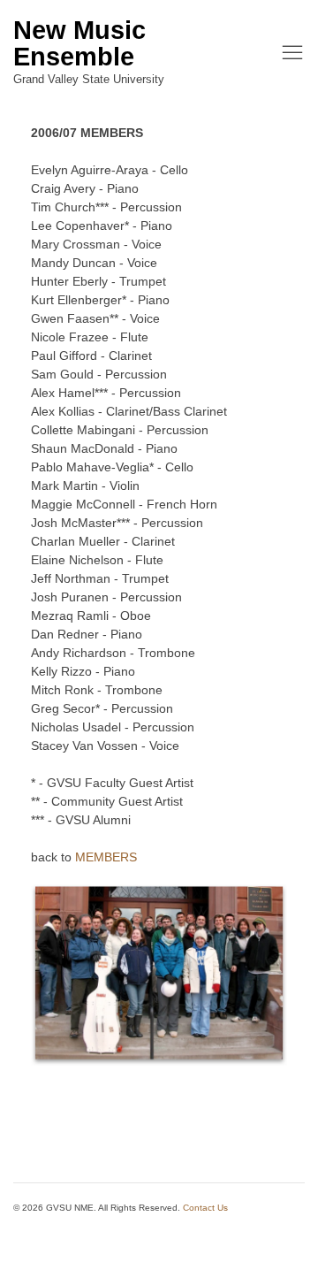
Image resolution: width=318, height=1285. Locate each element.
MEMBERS (106, 857)
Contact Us (205, 1207)
